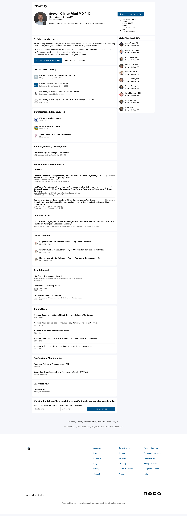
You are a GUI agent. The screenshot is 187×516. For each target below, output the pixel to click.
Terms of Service (126, 469)
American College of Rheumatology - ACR (51, 364)
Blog (95, 463)
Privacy (122, 474)
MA (71, 17)
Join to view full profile (131, 14)
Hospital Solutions (151, 469)
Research (122, 458)
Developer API (150, 458)
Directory (122, 463)
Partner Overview (151, 448)
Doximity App (124, 448)
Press (95, 453)
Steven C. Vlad (40, 390)
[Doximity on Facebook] (150, 494)
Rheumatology (55, 17)
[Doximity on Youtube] (159, 494)
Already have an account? (75, 60)
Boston (66, 17)
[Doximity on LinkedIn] (154, 494)
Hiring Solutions (150, 463)
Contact (96, 474)
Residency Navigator (152, 453)
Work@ (96, 469)
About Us (97, 448)
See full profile (49, 60)
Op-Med (122, 453)
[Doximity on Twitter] (145, 494)
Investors (97, 458)
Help (146, 474)
